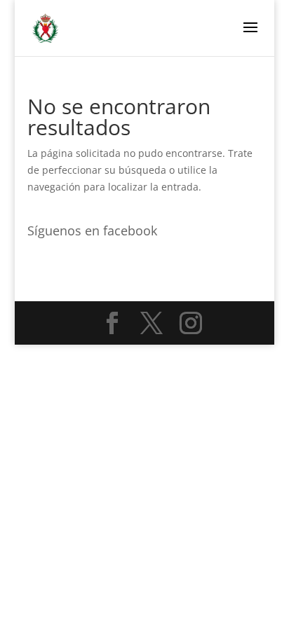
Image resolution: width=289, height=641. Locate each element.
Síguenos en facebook (92, 230)
